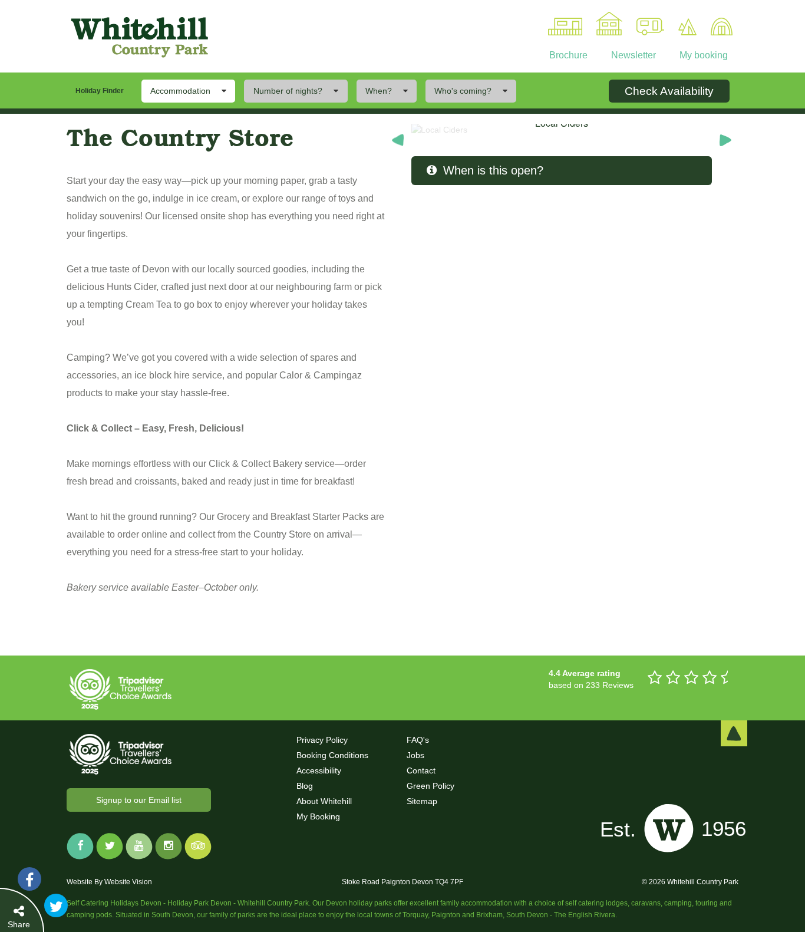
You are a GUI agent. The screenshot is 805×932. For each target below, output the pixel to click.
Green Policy (430, 786)
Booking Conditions (332, 755)
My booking (702, 55)
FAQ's (418, 740)
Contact (421, 770)
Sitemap (422, 801)
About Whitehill (324, 801)
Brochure (568, 55)
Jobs (415, 755)
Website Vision (128, 882)
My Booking (318, 816)
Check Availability (669, 91)
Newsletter (632, 55)
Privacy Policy (322, 740)
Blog (304, 786)
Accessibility (318, 770)
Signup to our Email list (139, 800)
